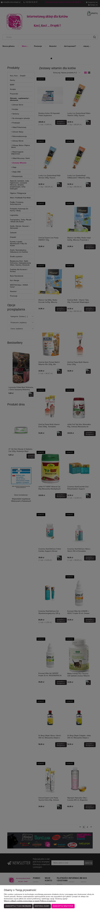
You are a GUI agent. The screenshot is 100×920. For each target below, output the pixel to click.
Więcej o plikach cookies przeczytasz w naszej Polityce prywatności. (30, 901)
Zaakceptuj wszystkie (63, 906)
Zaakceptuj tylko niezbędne (18, 906)
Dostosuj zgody (42, 906)
